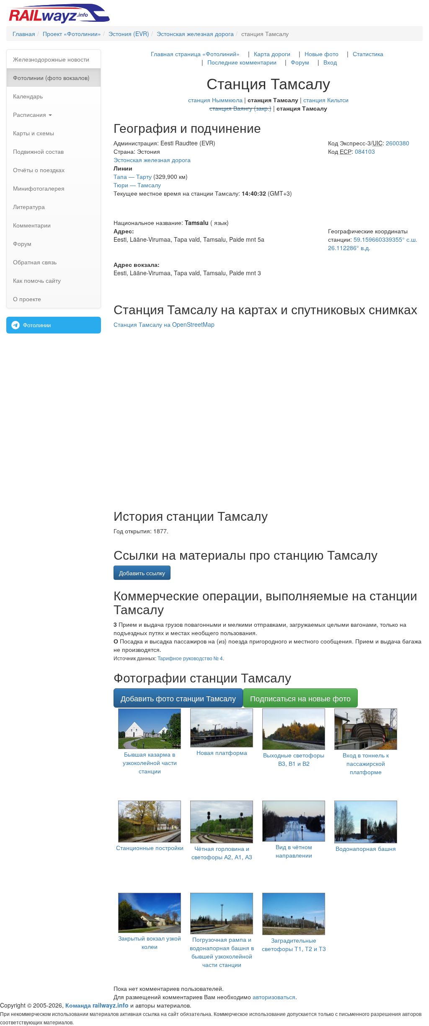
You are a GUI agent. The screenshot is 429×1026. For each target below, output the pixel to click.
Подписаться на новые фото (300, 698)
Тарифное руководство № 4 (190, 658)
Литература (29, 206)
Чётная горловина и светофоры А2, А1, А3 (221, 852)
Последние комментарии (242, 62)
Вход (330, 62)
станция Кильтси (326, 100)
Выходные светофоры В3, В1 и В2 (293, 759)
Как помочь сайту (37, 280)
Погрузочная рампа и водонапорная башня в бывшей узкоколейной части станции (222, 952)
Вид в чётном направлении (294, 851)
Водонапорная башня (366, 848)
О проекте (27, 299)
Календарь (28, 96)
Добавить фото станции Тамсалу (178, 698)
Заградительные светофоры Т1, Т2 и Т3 (294, 944)
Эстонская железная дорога (152, 159)
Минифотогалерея (39, 188)
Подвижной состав (38, 151)
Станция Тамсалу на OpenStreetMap (164, 324)
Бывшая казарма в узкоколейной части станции (150, 762)
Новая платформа (221, 752)
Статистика (368, 53)
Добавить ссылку (142, 573)
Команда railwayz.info (97, 1005)
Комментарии (32, 225)
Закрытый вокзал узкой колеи (149, 942)
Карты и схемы (33, 133)
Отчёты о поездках (39, 169)
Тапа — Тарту (133, 176)
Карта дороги (272, 53)
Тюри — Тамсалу (137, 185)
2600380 (397, 143)
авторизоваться (274, 996)
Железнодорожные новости (51, 59)
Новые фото (322, 53)
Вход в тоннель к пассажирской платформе (366, 763)
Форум (22, 243)
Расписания (30, 114)
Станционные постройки (149, 847)
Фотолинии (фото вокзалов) (51, 77)
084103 (365, 151)
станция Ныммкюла (215, 100)
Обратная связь (35, 262)
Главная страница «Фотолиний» (195, 53)
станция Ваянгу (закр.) (240, 108)
